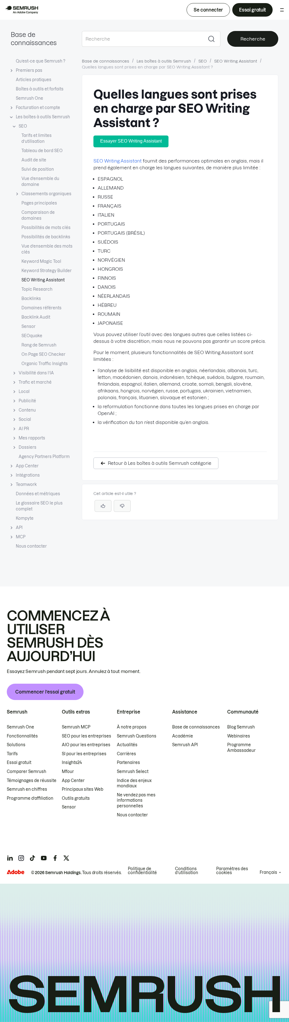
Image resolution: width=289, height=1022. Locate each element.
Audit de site (33, 160)
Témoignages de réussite (31, 780)
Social (25, 419)
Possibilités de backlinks (45, 237)
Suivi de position (37, 169)
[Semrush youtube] (43, 858)
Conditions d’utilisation (186, 871)
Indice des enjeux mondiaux (134, 783)
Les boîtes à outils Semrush (43, 117)
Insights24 (72, 762)
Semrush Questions (136, 736)
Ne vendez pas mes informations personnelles (136, 800)
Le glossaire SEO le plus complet (39, 506)
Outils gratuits (76, 798)
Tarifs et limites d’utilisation (36, 138)
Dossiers (27, 447)
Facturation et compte (38, 107)
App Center (27, 466)
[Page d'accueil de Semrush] (21, 10)
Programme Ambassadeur (241, 748)
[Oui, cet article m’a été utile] (103, 506)
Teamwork (26, 484)
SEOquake (31, 336)
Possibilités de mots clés (46, 227)
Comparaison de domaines (38, 215)
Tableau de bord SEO (42, 150)
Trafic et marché (35, 382)
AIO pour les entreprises (86, 745)
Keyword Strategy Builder (46, 270)
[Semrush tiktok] (32, 858)
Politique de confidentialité (142, 871)
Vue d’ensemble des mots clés (47, 249)
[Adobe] (15, 872)
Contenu (27, 410)
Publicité (27, 401)
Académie (182, 736)
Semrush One (29, 98)
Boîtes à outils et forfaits (40, 89)
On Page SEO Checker (43, 354)
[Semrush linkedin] (10, 858)
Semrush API (185, 745)
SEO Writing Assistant (43, 280)
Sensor (28, 326)
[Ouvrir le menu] (281, 9)
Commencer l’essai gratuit (45, 691)
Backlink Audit (35, 317)
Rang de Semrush (38, 345)
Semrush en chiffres (27, 789)
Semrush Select (132, 771)
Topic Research (36, 289)
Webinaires (238, 736)
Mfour (68, 771)
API (19, 527)
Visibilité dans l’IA (36, 373)
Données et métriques (38, 494)
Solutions (16, 745)
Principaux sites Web (82, 789)
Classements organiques (46, 194)
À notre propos (131, 727)
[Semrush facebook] (55, 858)
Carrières (126, 754)
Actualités (127, 745)
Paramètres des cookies (232, 871)
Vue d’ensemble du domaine (40, 181)
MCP (20, 537)
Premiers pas (29, 70)
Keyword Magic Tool (41, 261)
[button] (122, 506)
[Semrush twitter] (66, 858)
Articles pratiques (33, 79)
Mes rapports (32, 438)
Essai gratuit (252, 9)
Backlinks (31, 298)
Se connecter (208, 9)
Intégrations (28, 475)
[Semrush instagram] (21, 858)
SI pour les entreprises (84, 754)
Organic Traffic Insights (44, 363)
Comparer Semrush (26, 771)
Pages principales (39, 203)
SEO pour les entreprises (86, 736)
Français (268, 872)
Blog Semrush (241, 727)
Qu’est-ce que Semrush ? (40, 61)
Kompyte (25, 518)
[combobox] (142, 39)
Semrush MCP (76, 727)
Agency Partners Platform (44, 456)
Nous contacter (31, 546)
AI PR (24, 428)
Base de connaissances (105, 61)
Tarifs (12, 754)
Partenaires (128, 762)
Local (24, 391)
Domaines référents (41, 308)
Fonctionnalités (22, 736)
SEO (23, 126)
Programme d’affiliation (30, 798)
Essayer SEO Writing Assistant (131, 141)
